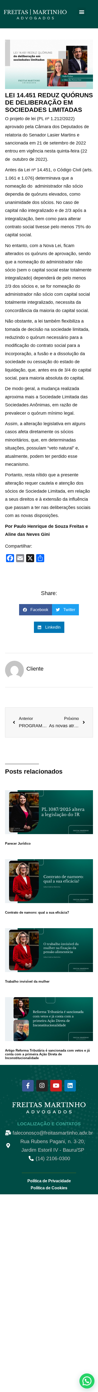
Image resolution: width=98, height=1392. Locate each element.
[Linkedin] (70, 1085)
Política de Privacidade (49, 1181)
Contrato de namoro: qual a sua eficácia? (37, 912)
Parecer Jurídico (18, 843)
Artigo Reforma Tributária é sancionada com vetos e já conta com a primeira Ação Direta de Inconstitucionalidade (47, 1054)
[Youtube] (56, 1085)
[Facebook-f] (28, 1085)
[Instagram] (42, 1085)
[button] (81, 12)
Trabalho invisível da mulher (27, 981)
